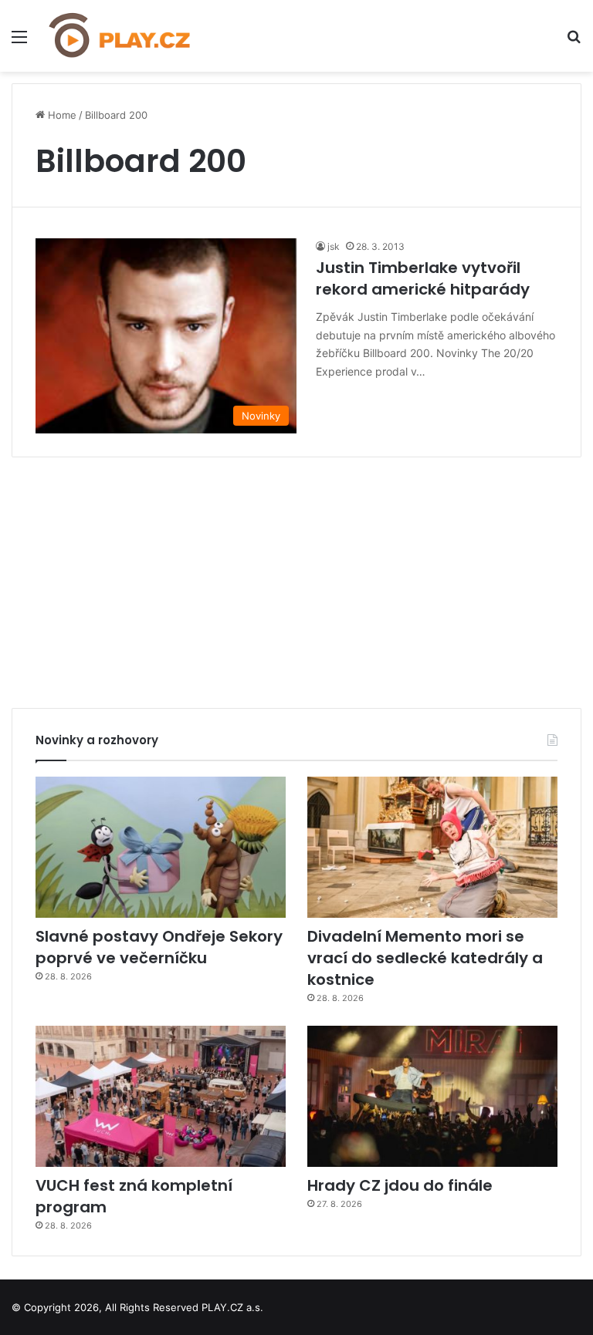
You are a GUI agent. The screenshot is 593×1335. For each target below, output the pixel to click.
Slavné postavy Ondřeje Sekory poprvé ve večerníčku (159, 947)
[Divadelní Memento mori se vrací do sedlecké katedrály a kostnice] (432, 847)
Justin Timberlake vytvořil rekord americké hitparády (423, 278)
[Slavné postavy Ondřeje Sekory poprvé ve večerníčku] (161, 847)
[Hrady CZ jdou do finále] (432, 1096)
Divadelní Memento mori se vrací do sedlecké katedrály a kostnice (425, 957)
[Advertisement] (296, 577)
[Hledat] (573, 42)
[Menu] (19, 42)
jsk (333, 246)
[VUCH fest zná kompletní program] (161, 1096)
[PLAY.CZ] (120, 36)
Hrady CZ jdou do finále (400, 1185)
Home (60, 115)
